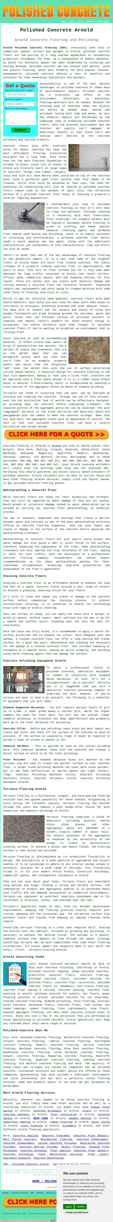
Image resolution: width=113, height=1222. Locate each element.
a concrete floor (41, 285)
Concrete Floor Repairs (90, 1135)
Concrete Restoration (48, 1158)
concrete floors (69, 1004)
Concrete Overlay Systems (38, 1147)
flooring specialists (44, 1129)
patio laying (100, 1122)
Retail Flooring (73, 1147)
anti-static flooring (92, 986)
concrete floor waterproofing (65, 508)
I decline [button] (80, 1206)
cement (40, 415)
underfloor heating (17, 1122)
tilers (86, 1111)
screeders (69, 1125)
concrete (23, 475)
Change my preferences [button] (76, 1212)
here (15, 1086)
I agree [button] (68, 1206)
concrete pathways (16, 1114)
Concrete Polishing (18, 1154)
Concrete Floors (53, 1193)
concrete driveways (47, 1111)
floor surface (61, 179)
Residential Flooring (56, 1139)
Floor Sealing (60, 1150)
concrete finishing (59, 967)
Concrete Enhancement (92, 1139)
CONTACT (90, 22)
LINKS (71, 22)
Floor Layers (98, 1154)
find (14, 1037)
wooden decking (80, 1118)
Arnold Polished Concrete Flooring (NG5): (36, 47)
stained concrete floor (51, 646)
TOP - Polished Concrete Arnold (26, 1164)
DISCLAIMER (102, 22)
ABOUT (80, 22)
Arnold (56, 445)
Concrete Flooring (19, 1193)
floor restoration (63, 1114)
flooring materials (53, 102)
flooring (39, 153)
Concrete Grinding (33, 1150)
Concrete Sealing (25, 1135)
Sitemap (5, 1193)
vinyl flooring (32, 1125)
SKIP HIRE (40, 1118)
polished (104, 324)
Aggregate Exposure (16, 1158)
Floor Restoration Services (60, 1154)
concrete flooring (59, 208)
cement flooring (42, 1008)
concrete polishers (96, 464)
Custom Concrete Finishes (57, 1143)
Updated (40, 1193)
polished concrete (96, 51)
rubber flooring (61, 1122)
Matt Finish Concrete (19, 1139)
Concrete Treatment (56, 1135)
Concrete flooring (16, 445)
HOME (63, 22)
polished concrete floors (49, 978)
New (32, 1193)
